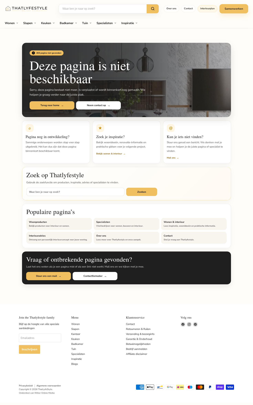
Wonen (10, 23)
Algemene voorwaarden (48, 385)
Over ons (171, 8)
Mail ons (171, 157)
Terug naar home (49, 105)
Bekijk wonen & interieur (109, 153)
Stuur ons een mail (46, 276)
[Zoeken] (153, 8)
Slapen (28, 23)
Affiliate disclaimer (136, 354)
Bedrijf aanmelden (136, 349)
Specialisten (105, 23)
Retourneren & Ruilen (138, 329)
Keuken (46, 23)
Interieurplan (207, 8)
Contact (188, 8)
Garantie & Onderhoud (139, 339)
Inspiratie (127, 23)
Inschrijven (29, 349)
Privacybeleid (26, 385)
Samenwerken (234, 9)
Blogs (74, 364)
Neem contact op (96, 105)
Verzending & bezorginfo (140, 334)
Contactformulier (92, 276)
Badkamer (66, 23)
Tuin (85, 23)
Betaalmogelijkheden (138, 344)
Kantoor (75, 334)
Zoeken (141, 191)
